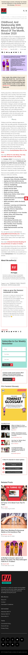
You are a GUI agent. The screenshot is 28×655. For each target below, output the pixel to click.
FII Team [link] (5, 49)
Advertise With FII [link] (6, 611)
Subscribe (6, 364)
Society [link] (3, 16)
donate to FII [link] (6, 85)
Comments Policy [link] (6, 623)
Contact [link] (3, 602)
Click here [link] (17, 5)
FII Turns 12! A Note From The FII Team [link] (13, 503)
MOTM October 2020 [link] (14, 285)
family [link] (18, 283)
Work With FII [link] (5, 616)
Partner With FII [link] (5, 614)
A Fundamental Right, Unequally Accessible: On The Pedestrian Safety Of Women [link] (18, 449)
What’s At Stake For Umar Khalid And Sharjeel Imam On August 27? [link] (19, 427)
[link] (26, 198)
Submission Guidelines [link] (7, 604)
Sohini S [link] (14, 429)
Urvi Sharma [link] (15, 443)
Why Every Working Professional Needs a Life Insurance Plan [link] (12, 531)
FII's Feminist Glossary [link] (10, 386)
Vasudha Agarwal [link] (16, 453)
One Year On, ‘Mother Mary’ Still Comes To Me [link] (18, 441)
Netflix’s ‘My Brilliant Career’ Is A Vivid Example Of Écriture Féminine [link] (19, 434)
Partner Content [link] (7, 534)
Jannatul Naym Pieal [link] (17, 437)
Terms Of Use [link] (4, 626)
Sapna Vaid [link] (6, 564)
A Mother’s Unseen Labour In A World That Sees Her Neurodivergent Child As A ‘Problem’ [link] (14, 559)
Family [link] (7, 16)
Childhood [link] (12, 283)
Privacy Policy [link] (4, 628)
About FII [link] (3, 599)
